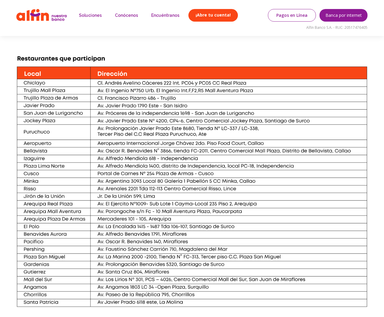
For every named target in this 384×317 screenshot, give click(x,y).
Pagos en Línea (292, 15)
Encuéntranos (165, 15)
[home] (41, 15)
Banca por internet (344, 15)
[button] (90, 15)
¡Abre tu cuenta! (213, 15)
